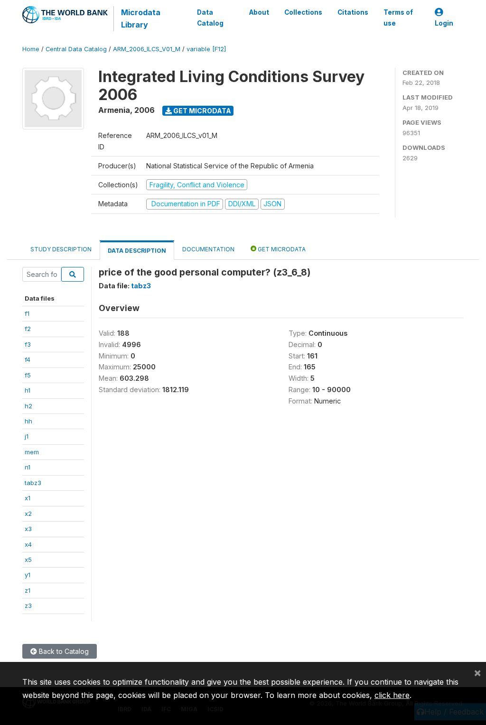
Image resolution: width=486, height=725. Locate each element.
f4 (27, 359)
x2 (28, 513)
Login (444, 23)
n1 (27, 467)
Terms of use (398, 18)
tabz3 (33, 482)
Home (30, 49)
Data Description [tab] (137, 250)
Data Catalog (210, 18)
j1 (26, 436)
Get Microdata (201, 111)
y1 (27, 574)
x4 (28, 544)
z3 (28, 605)
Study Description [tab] (61, 249)
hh (28, 421)
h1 (27, 390)
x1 (27, 498)
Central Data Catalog (76, 49)
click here (392, 695)
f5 (28, 375)
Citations (352, 12)
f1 (27, 313)
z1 (27, 590)
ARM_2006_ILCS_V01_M (146, 49)
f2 (28, 328)
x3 (28, 528)
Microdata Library (140, 18)
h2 (28, 406)
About (259, 12)
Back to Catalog (63, 651)
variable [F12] (206, 49)
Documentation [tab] (208, 249)
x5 (28, 559)
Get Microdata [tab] (281, 249)
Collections (303, 12)
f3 (28, 344)
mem (32, 452)
